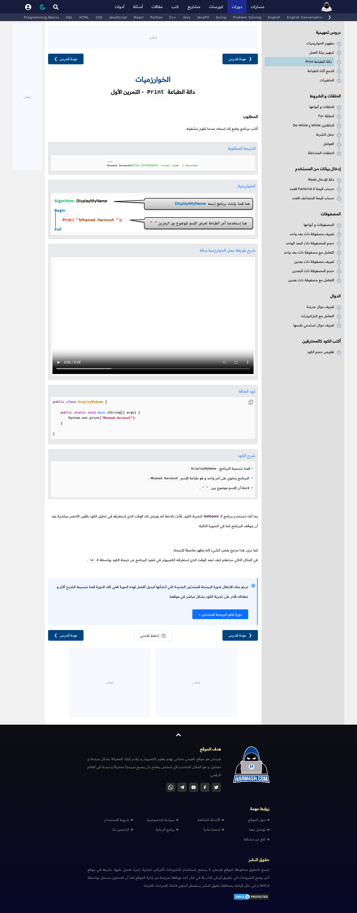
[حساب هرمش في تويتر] (216, 787)
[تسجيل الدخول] (28, 6)
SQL (69, 17)
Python (156, 17)
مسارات (257, 6)
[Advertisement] (153, 37)
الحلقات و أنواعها (321, 107)
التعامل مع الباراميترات (317, 316)
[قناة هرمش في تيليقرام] (182, 787)
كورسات (216, 6)
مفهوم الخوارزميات (320, 43)
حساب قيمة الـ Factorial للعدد (311, 189)
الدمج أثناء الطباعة (320, 71)
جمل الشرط (325, 134)
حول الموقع (257, 820)
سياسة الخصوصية (161, 820)
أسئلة (138, 6)
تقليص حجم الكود (320, 352)
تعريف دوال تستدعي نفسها (313, 325)
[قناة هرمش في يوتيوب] (193, 787)
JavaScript (118, 17)
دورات (237, 6)
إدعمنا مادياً (212, 829)
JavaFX (203, 17)
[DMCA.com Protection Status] (251, 899)
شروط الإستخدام (116, 820)
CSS (99, 17)
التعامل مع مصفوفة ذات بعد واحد (309, 252)
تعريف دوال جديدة (320, 307)
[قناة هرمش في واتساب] (170, 787)
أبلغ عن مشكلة (255, 839)
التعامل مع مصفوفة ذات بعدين (311, 280)
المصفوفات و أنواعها (319, 225)
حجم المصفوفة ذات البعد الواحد (310, 243)
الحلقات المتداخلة (321, 153)
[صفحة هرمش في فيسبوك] (205, 787)
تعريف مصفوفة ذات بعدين (314, 261)
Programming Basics (41, 17)
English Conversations (306, 17)
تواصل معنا (257, 829)
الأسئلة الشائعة (209, 820)
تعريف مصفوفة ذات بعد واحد (312, 234)
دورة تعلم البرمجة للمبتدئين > (220, 614)
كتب (175, 6)
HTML (84, 17)
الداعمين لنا (120, 829)
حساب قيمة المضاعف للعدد (313, 198)
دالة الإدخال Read (321, 179)
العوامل (328, 143)
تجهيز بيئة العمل (321, 52)
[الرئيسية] (326, 6)
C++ (172, 17)
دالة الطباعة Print (319, 61)
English (274, 17)
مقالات (157, 6)
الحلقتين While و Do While (313, 125)
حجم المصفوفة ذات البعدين (313, 271)
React (139, 17)
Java (186, 17)
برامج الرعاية (165, 829)
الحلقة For (326, 116)
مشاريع (193, 6)
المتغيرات (327, 80)
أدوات (119, 6)
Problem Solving (247, 17)
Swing (221, 17)
